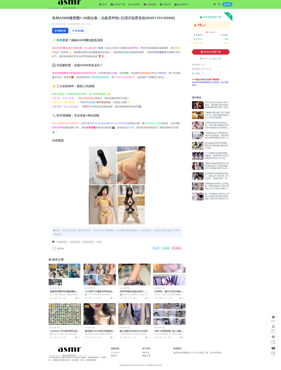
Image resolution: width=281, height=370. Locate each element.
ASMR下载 (119, 4)
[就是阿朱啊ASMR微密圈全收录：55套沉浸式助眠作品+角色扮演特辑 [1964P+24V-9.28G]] (65, 274)
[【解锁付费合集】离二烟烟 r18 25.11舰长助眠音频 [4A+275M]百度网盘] (198, 115)
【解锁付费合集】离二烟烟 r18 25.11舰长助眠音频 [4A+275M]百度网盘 (217, 115)
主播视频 (151, 4)
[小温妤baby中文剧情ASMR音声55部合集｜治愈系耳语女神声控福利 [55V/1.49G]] (198, 135)
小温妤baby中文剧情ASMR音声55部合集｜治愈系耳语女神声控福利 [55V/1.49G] (217, 136)
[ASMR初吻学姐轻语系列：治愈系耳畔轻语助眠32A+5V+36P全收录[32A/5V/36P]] (134, 274)
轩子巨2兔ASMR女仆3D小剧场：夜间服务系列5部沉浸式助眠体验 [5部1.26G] (217, 105)
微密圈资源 (62, 242)
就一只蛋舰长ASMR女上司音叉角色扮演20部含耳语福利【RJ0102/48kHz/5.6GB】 (217, 197)
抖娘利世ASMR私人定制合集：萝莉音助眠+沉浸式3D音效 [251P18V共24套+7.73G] (217, 187)
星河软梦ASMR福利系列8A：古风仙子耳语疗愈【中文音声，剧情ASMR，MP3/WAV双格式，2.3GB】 (217, 177)
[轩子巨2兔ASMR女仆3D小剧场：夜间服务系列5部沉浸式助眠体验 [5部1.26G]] (198, 105)
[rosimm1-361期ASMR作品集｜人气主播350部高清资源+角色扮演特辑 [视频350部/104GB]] (65, 314)
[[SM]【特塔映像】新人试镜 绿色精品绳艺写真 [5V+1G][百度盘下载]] (169, 314)
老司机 (60, 248)
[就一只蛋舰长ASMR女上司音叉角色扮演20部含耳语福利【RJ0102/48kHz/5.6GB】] (198, 196)
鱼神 (59, 40)
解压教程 (182, 4)
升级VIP (167, 4)
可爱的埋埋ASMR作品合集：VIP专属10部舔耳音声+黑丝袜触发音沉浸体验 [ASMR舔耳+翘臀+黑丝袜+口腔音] (217, 127)
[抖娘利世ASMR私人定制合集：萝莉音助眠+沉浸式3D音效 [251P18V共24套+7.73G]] (198, 186)
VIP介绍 (145, 352)
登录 (228, 4)
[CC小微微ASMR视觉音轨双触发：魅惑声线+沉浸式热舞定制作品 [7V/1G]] (198, 156)
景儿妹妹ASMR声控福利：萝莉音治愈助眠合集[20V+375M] (217, 145)
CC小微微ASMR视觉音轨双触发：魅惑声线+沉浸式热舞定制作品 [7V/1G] (217, 155)
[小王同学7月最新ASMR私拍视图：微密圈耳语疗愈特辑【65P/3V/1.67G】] (99, 274)
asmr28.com (140, 365)
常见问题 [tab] (79, 30)
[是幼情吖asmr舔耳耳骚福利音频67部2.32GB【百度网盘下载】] (99, 314)
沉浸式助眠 (75, 242)
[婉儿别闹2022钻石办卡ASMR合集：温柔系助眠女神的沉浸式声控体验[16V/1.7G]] (134, 314)
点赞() (178, 248)
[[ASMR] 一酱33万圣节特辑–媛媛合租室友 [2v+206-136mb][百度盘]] (169, 274)
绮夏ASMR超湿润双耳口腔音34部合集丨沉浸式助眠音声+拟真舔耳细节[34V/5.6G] (217, 167)
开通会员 (204, 79)
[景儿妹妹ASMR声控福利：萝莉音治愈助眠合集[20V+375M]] (198, 146)
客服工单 (146, 355)
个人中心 (115, 352)
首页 (104, 4)
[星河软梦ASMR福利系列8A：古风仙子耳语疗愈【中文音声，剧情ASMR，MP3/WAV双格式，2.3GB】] (198, 176)
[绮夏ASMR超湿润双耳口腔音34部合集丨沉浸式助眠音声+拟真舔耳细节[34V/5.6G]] (198, 166)
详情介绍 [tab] (61, 30)
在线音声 (135, 4)
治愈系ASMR (88, 242)
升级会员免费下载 (212, 52)
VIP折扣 (212, 32)
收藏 (167, 248)
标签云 (114, 355)
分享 (157, 248)
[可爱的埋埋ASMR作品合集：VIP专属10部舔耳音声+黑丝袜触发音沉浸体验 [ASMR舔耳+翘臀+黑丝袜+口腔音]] (198, 125)
